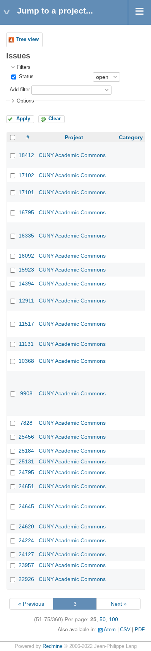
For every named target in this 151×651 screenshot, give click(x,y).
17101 (26, 192)
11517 (26, 324)
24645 (26, 506)
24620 (26, 526)
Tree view (27, 39)
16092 (26, 256)
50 (103, 619)
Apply (23, 118)
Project (74, 137)
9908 (26, 393)
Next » (119, 604)
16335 (26, 235)
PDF (140, 629)
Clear (54, 118)
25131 (26, 461)
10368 (26, 361)
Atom (110, 629)
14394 (26, 283)
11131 (26, 344)
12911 (26, 300)
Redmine (52, 646)
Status (25, 76)
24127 (26, 554)
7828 (26, 423)
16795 (26, 212)
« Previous (31, 604)
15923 (26, 270)
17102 (26, 175)
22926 (26, 579)
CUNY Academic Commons (72, 155)
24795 (26, 472)
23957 (26, 565)
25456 (26, 437)
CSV (125, 629)
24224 (26, 540)
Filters (24, 67)
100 (113, 619)
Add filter (20, 89)
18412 (26, 155)
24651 (26, 486)
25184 (26, 451)
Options (25, 101)
